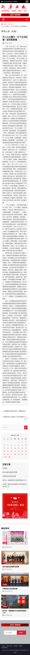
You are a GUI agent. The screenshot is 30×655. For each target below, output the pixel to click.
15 (18, 448)
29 (18, 454)
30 (22, 454)
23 (22, 451)
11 (4, 448)
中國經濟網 (4, 647)
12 (8, 448)
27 (11, 454)
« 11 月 (4, 457)
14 (15, 448)
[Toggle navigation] (3, 19)
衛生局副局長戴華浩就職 (9, 472)
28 (15, 454)
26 (8, 454)
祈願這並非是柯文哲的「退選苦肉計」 (15, 411)
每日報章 (5, 542)
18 (4, 451)
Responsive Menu (27, 1)
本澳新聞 (5, 562)
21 (15, 451)
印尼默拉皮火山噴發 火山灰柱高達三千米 (14, 418)
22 (18, 451)
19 (8, 451)
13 (11, 448)
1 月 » (9, 457)
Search (26, 427)
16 (22, 448)
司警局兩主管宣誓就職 (9, 476)
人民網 (3, 646)
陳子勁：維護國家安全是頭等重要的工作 (14, 480)
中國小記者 (9, 646)
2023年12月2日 (8, 43)
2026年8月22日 (8, 547)
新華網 (15, 646)
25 (4, 454)
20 (11, 451)
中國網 (20, 646)
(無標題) (4, 468)
